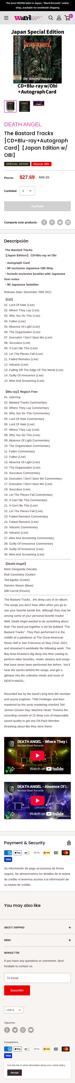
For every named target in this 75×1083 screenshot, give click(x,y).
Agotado (37, 206)
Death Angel (22, 124)
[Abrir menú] (6, 17)
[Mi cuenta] (59, 18)
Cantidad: (10, 191)
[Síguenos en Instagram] (23, 1030)
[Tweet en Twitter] (60, 222)
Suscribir (17, 990)
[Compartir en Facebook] (44, 222)
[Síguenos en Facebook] (7, 1030)
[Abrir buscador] (51, 18)
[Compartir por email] (68, 222)
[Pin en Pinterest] (52, 222)
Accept (15, 1072)
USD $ (10, 1010)
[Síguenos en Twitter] (15, 1030)
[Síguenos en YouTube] (31, 1030)
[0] (67, 17)
